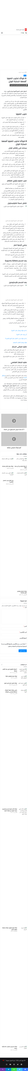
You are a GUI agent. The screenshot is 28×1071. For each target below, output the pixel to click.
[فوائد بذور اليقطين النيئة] (22, 678)
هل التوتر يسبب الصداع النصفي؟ (8, 481)
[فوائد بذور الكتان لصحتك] (7, 461)
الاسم (25, 626)
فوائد (20, 72)
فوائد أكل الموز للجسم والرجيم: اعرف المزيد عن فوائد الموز (9, 810)
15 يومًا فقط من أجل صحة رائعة (21, 467)
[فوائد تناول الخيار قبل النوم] (22, 685)
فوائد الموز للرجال (20, 29)
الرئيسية (23, 72)
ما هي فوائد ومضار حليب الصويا (19, 330)
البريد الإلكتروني (23, 632)
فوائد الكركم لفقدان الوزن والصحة (22, 592)
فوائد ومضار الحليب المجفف (20, 342)
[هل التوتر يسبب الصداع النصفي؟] (7, 475)
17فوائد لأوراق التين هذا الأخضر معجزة (10, 670)
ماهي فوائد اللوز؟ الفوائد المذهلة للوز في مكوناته (11, 691)
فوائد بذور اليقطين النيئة (11, 676)
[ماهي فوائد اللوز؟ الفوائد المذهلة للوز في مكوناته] (22, 748)
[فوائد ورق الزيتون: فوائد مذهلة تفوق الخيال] (22, 986)
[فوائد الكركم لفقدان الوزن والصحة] (21, 531)
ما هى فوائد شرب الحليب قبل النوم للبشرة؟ (16, 338)
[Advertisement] (14, 14)
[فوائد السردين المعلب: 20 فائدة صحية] (22, 1049)
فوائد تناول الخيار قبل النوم (10, 683)
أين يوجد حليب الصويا (21, 334)
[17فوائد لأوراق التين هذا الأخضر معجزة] (22, 671)
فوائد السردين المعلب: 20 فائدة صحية (9, 1047)
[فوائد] (22, 32)
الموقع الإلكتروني (23, 638)
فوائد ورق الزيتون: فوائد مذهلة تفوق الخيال (9, 929)
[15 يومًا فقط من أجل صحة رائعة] (21, 461)
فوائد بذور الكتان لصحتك (7, 466)
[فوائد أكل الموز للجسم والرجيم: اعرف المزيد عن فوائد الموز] (22, 867)
